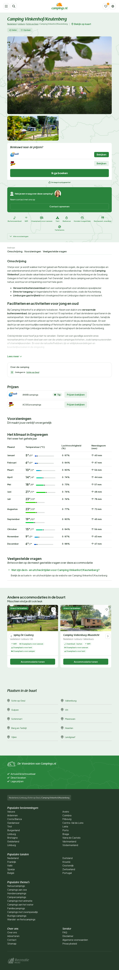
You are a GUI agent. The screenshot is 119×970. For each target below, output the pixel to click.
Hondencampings (16, 893)
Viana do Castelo (71, 837)
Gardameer (13, 822)
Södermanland (70, 845)
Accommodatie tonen (33, 661)
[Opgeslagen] (106, 6)
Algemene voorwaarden (75, 939)
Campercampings (16, 897)
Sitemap (11, 943)
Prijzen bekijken (76, 394)
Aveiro (65, 811)
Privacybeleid (69, 943)
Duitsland (67, 858)
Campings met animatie (19, 900)
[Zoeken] (14, 6)
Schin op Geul (32, 24)
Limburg (21, 24)
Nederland (12, 24)
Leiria (65, 826)
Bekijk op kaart (82, 24)
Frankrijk (11, 861)
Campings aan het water (20, 904)
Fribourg (66, 819)
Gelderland (13, 841)
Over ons (12, 932)
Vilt (31, 639)
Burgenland (13, 830)
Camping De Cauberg (22, 635)
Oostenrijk (68, 865)
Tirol (9, 826)
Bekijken (101, 154)
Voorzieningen (32, 251)
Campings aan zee (17, 889)
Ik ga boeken (59, 173)
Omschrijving (14, 251)
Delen (14, 30)
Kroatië (66, 861)
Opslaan (27, 30)
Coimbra (66, 815)
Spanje (11, 869)
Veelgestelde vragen (55, 251)
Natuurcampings (16, 885)
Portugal (67, 872)
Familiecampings (16, 908)
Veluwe (11, 811)
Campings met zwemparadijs (22, 911)
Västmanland (69, 841)
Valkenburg (88, 639)
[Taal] (113, 6)
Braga (65, 834)
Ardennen (12, 815)
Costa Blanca (14, 819)
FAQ (64, 932)
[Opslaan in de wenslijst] (53, 609)
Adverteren (13, 936)
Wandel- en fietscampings (21, 919)
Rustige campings (16, 915)
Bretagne (12, 837)
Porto (65, 830)
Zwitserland (68, 869)
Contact (11, 939)
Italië (9, 865)
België (10, 872)
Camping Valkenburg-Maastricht (81, 635)
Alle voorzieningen (20, 236)
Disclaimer (67, 936)
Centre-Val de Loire (72, 822)
